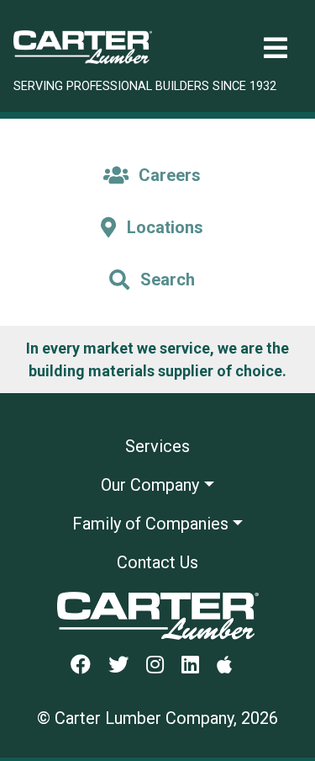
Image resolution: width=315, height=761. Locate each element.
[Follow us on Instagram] (161, 666)
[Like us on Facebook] (87, 666)
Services (157, 446)
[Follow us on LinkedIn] (197, 666)
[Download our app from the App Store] (231, 666)
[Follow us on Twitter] (125, 666)
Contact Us (157, 562)
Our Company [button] (150, 485)
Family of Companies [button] (150, 524)
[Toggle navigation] (275, 48)
